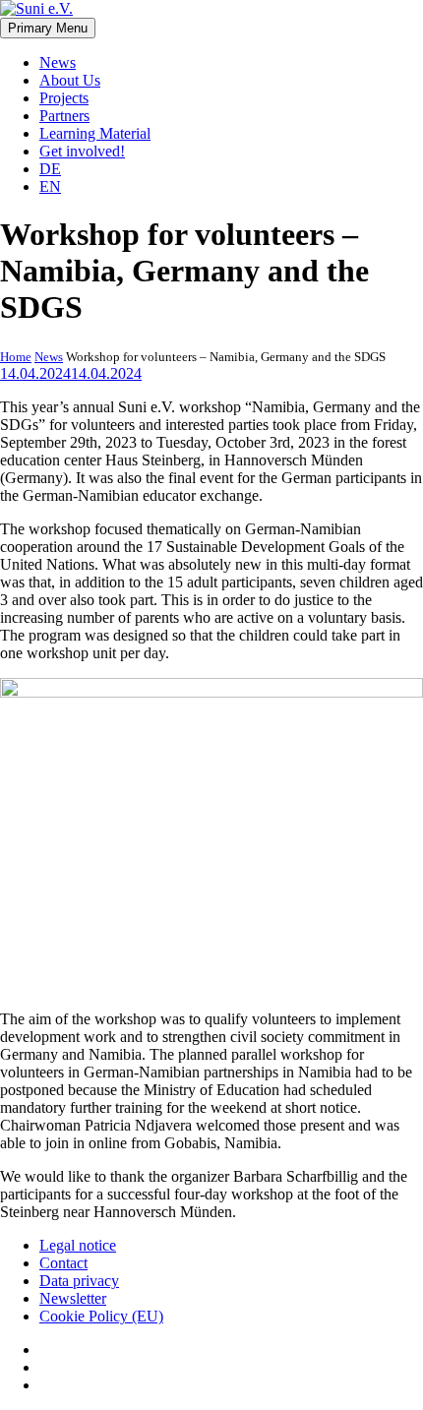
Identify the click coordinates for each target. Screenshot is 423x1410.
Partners (64, 115)
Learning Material (95, 133)
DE (50, 168)
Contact (63, 1263)
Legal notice (77, 1245)
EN (50, 186)
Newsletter (72, 1298)
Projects (64, 98)
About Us (69, 80)
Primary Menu (48, 28)
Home (15, 356)
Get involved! (82, 151)
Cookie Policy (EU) (101, 1316)
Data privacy (79, 1280)
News (57, 62)
